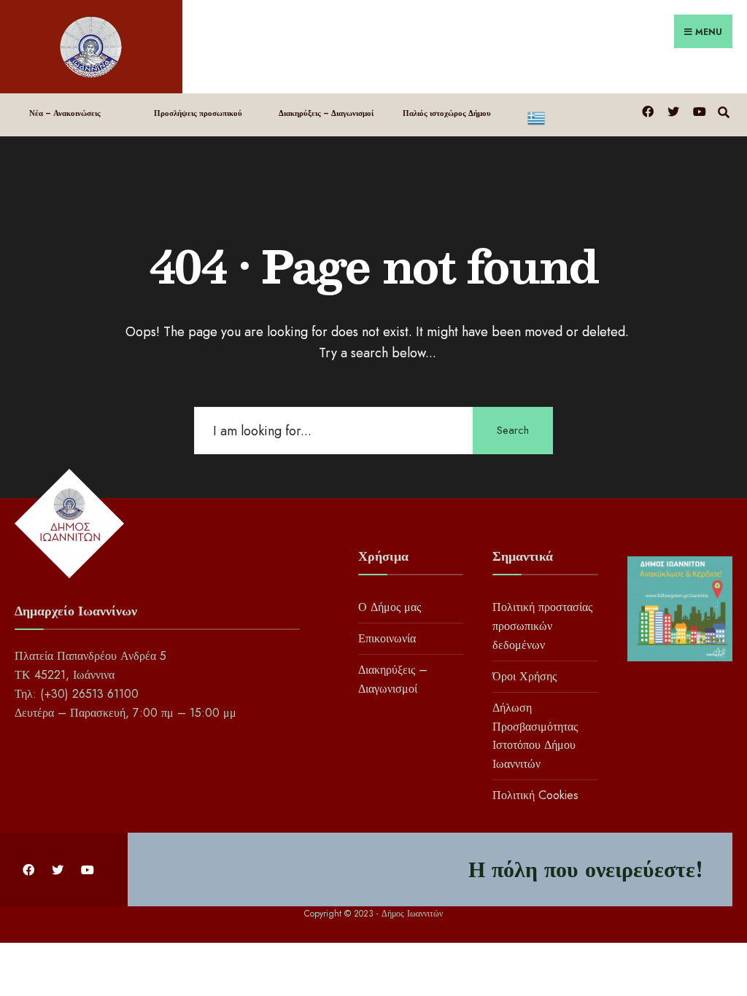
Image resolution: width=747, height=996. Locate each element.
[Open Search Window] (723, 110)
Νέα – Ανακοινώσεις (65, 113)
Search (513, 430)
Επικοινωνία (387, 638)
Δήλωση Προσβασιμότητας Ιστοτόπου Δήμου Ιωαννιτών (535, 736)
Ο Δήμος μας (389, 607)
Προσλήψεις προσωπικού (198, 113)
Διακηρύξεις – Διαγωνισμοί (326, 113)
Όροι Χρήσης (524, 676)
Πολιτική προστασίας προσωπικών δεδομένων (542, 626)
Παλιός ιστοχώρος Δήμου (447, 113)
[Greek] (575, 115)
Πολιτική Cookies (535, 795)
